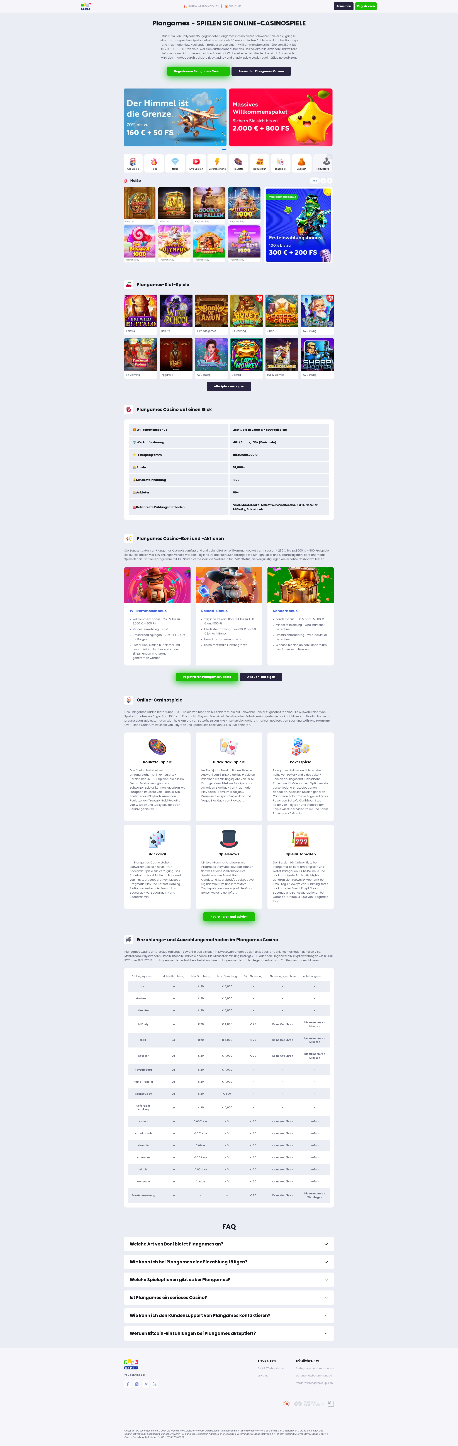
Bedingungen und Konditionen (315, 1368)
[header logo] (86, 6)
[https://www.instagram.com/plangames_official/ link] (136, 1384)
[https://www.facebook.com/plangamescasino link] (127, 1384)
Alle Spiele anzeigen (229, 386)
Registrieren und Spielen (229, 917)
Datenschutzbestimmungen (314, 1375)
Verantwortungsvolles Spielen (314, 1383)
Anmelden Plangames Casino (261, 71)
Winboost (233, 53)
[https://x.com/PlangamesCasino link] (154, 1384)
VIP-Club (235, 6)
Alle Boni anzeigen (261, 677)
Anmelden (343, 6)
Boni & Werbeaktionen (203, 6)
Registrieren (366, 6)
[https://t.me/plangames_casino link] (145, 1384)
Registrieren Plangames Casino (198, 71)
